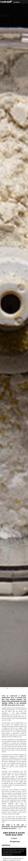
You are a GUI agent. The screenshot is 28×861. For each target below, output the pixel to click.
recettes (16, 2)
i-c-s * (6, 1)
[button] (27, 241)
